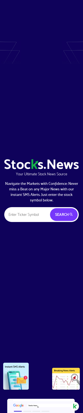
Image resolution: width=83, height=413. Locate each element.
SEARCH (62, 214)
